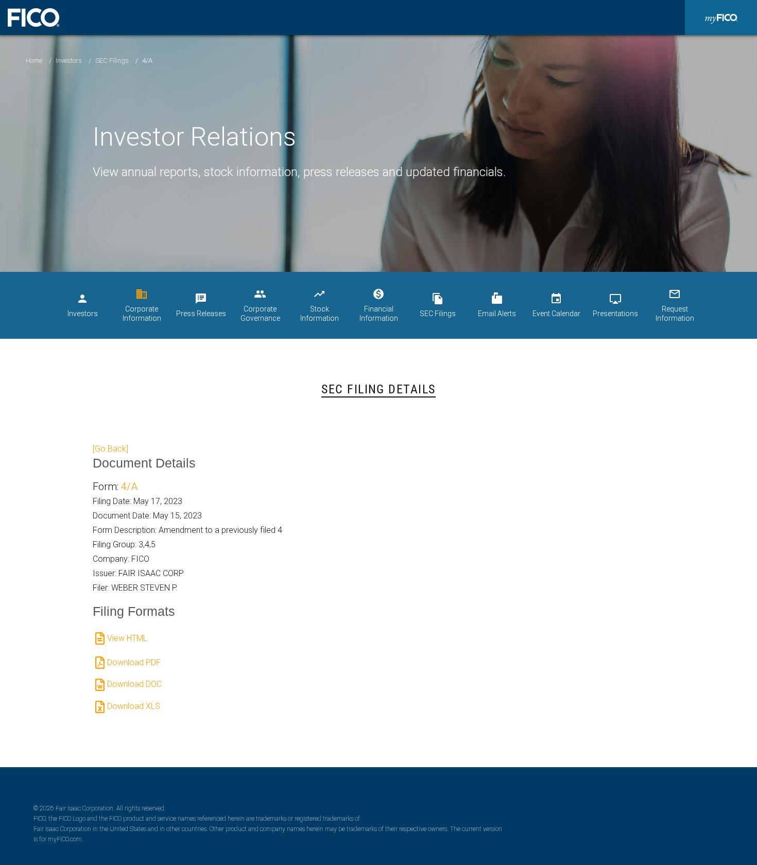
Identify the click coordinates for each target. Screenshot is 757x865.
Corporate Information (142, 305)
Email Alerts (497, 305)
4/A (129, 486)
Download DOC (134, 684)
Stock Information (319, 305)
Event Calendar (556, 305)
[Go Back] (110, 449)
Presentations (615, 305)
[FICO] (33, 17)
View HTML (127, 638)
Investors (69, 60)
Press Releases (201, 305)
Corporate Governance (260, 305)
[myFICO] (721, 17)
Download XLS (133, 706)
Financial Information (378, 305)
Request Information (675, 305)
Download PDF (134, 662)
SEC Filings (112, 60)
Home (34, 60)
